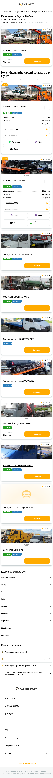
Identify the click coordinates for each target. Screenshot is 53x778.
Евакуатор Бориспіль (13, 550)
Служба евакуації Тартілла (16, 297)
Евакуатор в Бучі (38, 12)
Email (16, 149)
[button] (25, 175)
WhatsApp (16, 142)
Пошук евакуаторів (21, 12)
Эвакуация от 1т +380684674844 (18, 381)
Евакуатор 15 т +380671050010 (18, 465)
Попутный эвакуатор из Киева (17, 423)
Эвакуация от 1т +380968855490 (18, 254)
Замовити (37, 61)
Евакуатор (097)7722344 (14, 50)
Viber (40, 142)
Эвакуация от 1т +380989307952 (18, 339)
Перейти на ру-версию (26, 763)
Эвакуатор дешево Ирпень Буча (18, 507)
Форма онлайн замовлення (41, 223)
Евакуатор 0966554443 (14, 180)
